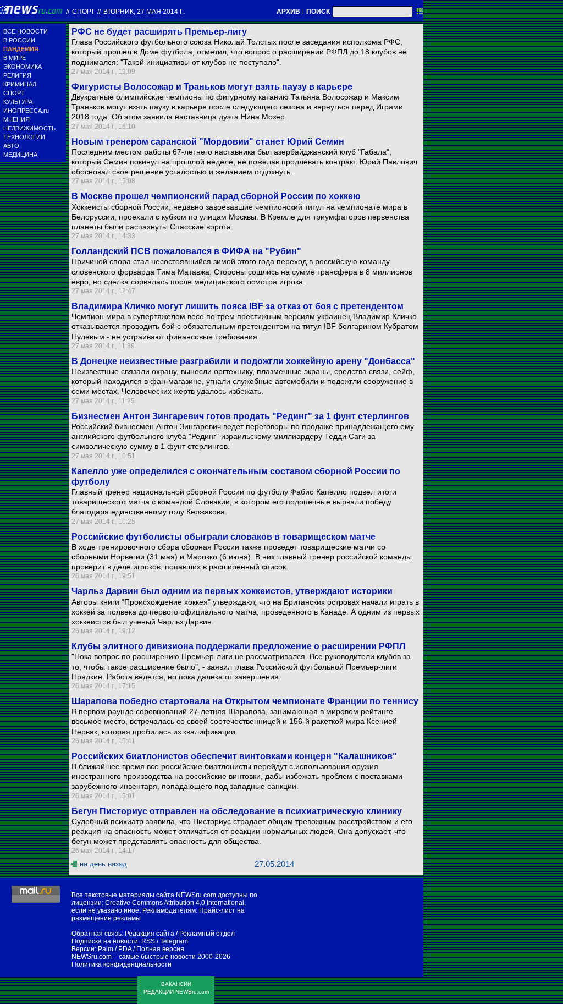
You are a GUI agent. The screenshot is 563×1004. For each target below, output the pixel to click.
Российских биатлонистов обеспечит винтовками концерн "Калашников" (234, 756)
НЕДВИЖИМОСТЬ (29, 128)
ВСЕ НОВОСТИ (25, 31)
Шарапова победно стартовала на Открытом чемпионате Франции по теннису (244, 701)
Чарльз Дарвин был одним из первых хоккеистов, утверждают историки (232, 591)
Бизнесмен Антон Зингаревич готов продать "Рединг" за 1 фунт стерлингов (240, 416)
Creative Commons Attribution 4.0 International (174, 903)
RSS (148, 941)
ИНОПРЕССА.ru (26, 110)
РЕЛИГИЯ (17, 75)
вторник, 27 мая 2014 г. (144, 11)
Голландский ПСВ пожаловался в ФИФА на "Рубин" (186, 251)
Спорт (83, 11)
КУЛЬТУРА (17, 101)
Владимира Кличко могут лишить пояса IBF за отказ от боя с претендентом (237, 306)
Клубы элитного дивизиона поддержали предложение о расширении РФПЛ (238, 646)
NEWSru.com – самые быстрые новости (133, 957)
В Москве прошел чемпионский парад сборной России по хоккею (216, 196)
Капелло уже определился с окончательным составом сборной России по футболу (235, 476)
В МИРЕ (14, 57)
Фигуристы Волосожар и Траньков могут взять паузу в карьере (211, 86)
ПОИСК (318, 11)
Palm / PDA (114, 949)
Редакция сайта (149, 933)
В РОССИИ (19, 40)
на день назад (103, 864)
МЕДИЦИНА (20, 154)
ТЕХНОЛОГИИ (24, 137)
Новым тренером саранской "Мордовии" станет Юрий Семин (207, 141)
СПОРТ (14, 93)
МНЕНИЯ (16, 119)
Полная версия (160, 949)
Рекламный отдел (207, 933)
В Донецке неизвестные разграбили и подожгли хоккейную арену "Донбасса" (243, 361)
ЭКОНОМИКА (22, 66)
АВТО (11, 145)
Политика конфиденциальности (121, 964)
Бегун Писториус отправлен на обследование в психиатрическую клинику (236, 811)
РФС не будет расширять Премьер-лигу (159, 31)
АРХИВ (288, 11)
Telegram (174, 941)
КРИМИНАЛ (19, 84)
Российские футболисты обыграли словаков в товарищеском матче (223, 536)
